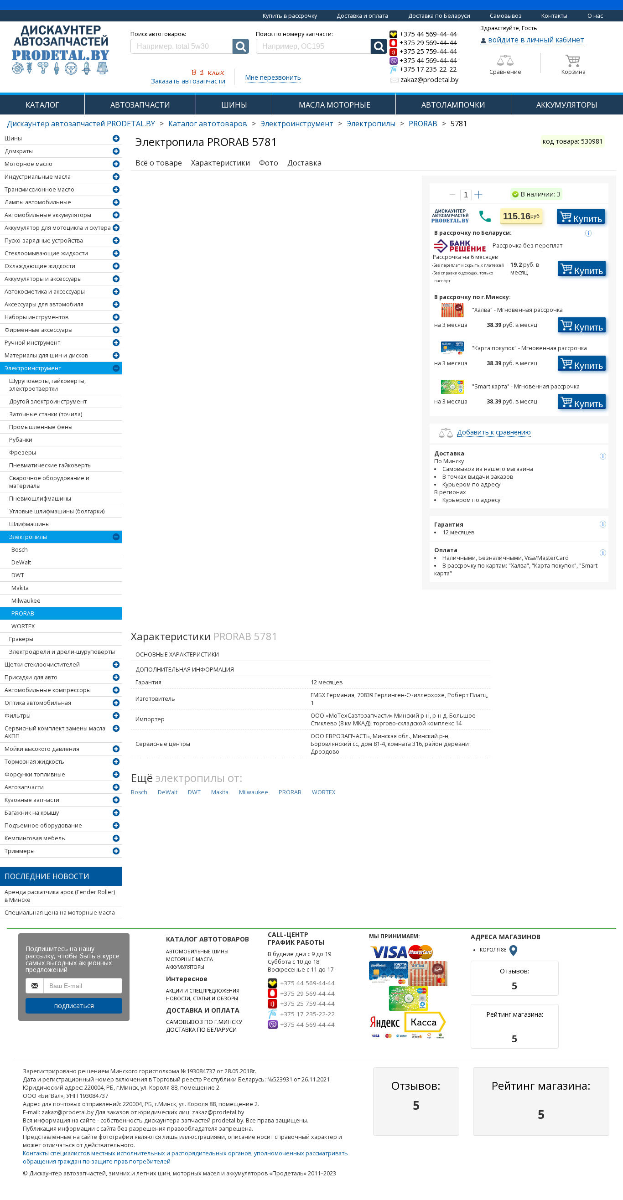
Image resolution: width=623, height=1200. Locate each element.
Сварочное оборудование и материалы (49, 482)
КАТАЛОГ (42, 104)
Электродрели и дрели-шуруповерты (62, 652)
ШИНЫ (234, 104)
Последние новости (47, 876)
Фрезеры (22, 452)
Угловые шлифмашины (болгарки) (56, 511)
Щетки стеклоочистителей (42, 664)
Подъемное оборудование (43, 825)
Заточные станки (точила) (45, 414)
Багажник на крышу (32, 813)
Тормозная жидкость (34, 762)
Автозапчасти (24, 787)
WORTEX (23, 626)
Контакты (554, 16)
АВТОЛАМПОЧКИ (453, 104)
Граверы (21, 639)
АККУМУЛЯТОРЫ (566, 104)
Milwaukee (26, 601)
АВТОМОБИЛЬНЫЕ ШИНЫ (197, 951)
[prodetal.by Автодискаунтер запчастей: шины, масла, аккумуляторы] (60, 51)
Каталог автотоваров (207, 124)
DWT (17, 575)
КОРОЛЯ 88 (494, 950)
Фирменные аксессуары (39, 330)
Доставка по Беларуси (439, 16)
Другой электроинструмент (48, 401)
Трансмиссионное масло (39, 189)
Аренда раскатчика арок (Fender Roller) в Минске (60, 896)
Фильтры (18, 715)
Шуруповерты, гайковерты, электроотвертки (47, 385)
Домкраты (19, 151)
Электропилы (371, 124)
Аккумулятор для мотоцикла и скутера (58, 228)
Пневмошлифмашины (40, 498)
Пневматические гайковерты (50, 465)
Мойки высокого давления (42, 749)
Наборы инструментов (36, 317)
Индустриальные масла (38, 177)
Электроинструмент (296, 124)
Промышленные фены (41, 427)
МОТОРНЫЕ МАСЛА (189, 959)
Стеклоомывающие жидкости (46, 253)
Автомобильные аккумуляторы (48, 215)
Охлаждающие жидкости (40, 266)
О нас (595, 16)
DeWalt (21, 562)
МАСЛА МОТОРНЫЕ (334, 104)
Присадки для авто (31, 677)
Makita (20, 588)
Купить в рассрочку (290, 16)
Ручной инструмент (32, 343)
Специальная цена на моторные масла (60, 912)
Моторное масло (28, 164)
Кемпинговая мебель (35, 838)
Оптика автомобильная (38, 703)
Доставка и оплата (362, 16)
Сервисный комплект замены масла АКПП (55, 732)
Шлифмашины (29, 524)
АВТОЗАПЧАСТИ (140, 104)
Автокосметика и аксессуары (45, 291)
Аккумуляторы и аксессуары (43, 279)
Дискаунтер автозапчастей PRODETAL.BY (81, 124)
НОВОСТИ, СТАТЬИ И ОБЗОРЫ (202, 998)
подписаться (74, 1005)
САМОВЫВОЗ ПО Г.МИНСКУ (204, 1022)
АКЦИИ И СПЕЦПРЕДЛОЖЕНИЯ (202, 991)
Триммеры (20, 851)
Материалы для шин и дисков (46, 355)
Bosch (19, 549)
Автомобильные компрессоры (48, 690)
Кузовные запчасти (32, 800)
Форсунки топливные (35, 774)
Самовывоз (506, 16)
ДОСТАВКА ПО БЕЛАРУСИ (201, 1030)
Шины (13, 138)
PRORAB (423, 124)
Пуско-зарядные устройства (44, 240)
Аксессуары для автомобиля (44, 304)
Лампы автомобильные (38, 202)
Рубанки (20, 440)
